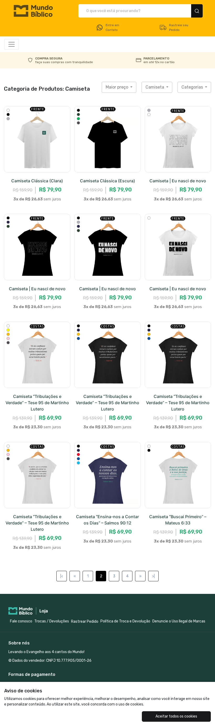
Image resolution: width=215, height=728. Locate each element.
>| (153, 576)
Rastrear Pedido (84, 621)
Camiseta (155, 87)
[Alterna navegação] (11, 44)
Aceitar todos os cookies (176, 716)
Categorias (192, 87)
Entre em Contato (112, 27)
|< (61, 576)
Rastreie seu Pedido (178, 27)
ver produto (37, 139)
